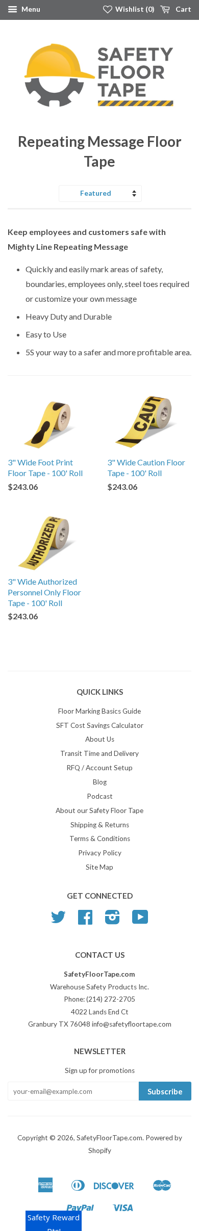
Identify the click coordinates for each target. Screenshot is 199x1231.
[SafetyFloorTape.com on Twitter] (58, 920)
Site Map (99, 867)
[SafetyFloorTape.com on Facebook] (85, 920)
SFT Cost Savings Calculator (99, 725)
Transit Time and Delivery (99, 753)
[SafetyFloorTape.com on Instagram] (112, 920)
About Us (99, 739)
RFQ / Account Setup (99, 768)
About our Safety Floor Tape (99, 810)
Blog (100, 782)
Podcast (100, 796)
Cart (182, 9)
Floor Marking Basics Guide (99, 711)
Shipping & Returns (99, 825)
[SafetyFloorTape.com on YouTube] (140, 920)
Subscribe (165, 1091)
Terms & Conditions (99, 838)
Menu (30, 9)
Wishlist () (134, 9)
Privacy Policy (99, 853)
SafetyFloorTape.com (109, 1138)
